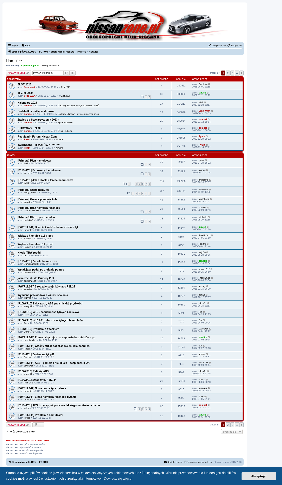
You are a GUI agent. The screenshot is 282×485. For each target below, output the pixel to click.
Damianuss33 (31, 264)
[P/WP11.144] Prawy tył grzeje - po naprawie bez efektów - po (56, 337)
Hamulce (14, 61)
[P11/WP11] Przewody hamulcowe (39, 170)
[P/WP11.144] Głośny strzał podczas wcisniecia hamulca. (54, 345)
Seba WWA (30, 87)
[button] (241, 73)
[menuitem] (25, 45)
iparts (201, 160)
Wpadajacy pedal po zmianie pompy (41, 269)
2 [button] (228, 73)
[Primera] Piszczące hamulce (36, 217)
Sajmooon (26, 65)
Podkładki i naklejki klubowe (36, 111)
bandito (203, 261)
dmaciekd (203, 179)
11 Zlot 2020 (25, 93)
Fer (25, 315)
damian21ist (30, 281)
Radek (27, 348)
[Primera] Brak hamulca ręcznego (39, 207)
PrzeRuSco (204, 235)
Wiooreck (203, 189)
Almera (59, 139)
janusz (36, 65)
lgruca (27, 418)
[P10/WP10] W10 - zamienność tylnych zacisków (48, 312)
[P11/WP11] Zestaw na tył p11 (36, 354)
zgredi (27, 202)
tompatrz (28, 230)
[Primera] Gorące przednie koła (37, 199)
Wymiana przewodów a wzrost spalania (43, 295)
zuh (200, 345)
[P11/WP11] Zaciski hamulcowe (37, 261)
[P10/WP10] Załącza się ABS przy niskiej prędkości (50, 303)
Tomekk (203, 207)
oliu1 (201, 102)
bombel (28, 105)
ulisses (202, 170)
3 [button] (232, 73)
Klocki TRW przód (29, 252)
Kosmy (202, 286)
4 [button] (237, 73)
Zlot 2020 (65, 96)
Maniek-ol (54, 65)
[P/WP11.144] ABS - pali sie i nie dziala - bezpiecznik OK (54, 362)
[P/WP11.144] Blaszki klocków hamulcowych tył (48, 227)
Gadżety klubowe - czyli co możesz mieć (78, 105)
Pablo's (27, 238)
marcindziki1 (30, 340)
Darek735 (29, 332)
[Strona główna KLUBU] (125, 25)
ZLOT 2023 (24, 84)
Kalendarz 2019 (27, 102)
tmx (26, 255)
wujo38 (202, 252)
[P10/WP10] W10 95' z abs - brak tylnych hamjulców (50, 320)
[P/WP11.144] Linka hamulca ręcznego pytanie (47, 396)
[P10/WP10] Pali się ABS (33, 371)
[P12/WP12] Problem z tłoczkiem (38, 329)
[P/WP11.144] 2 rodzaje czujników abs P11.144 (47, 286)
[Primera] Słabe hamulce (33, 189)
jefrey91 (28, 306)
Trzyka (27, 298)
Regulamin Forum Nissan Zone (37, 136)
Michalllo (203, 217)
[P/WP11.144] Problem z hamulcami (40, 415)
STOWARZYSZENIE (30, 128)
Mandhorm (204, 199)
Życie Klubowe (65, 122)
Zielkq (45, 65)
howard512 (29, 272)
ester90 (28, 289)
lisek (26, 163)
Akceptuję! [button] (259, 476)
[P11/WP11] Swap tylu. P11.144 (37, 379)
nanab (202, 294)
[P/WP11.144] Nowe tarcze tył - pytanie (42, 388)
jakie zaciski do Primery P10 (36, 278)
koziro (27, 173)
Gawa (202, 396)
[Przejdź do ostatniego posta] (209, 84)
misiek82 (28, 220)
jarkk (26, 183)
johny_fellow (30, 192)
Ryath (27, 139)
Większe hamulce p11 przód (35, 235)
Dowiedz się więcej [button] (118, 478)
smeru (202, 379)
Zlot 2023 (65, 87)
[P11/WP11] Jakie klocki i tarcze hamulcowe (45, 180)
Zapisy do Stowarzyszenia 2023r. (38, 119)
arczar (202, 354)
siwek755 (28, 365)
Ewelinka (203, 84)
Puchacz (28, 357)
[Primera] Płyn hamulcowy (34, 160)
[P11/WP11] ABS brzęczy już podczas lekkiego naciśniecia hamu (59, 405)
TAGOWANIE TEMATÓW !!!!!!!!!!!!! (39, 145)
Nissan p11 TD (31, 210)
